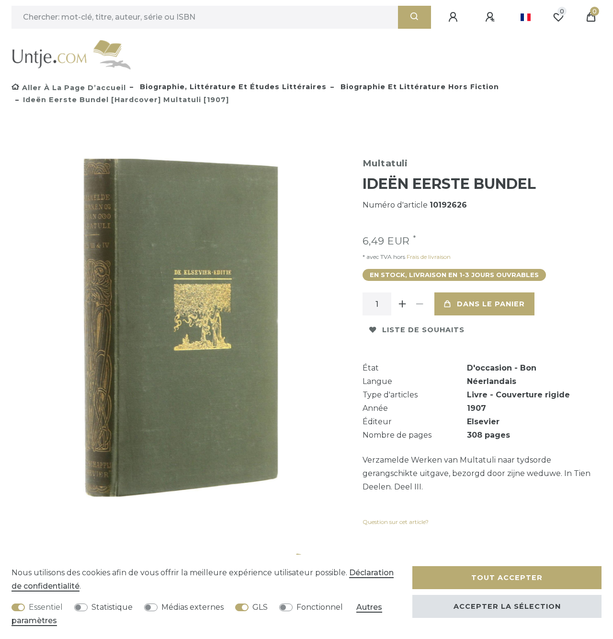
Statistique (112, 607)
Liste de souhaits (423, 329)
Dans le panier (491, 304)
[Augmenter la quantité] (402, 303)
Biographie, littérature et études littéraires (232, 86)
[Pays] (525, 17)
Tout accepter (507, 577)
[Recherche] (414, 17)
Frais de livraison (428, 256)
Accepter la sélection (507, 606)
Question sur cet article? (396, 521)
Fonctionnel (319, 607)
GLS (260, 607)
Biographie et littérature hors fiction (418, 86)
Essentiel (46, 607)
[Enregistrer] (491, 17)
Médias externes (192, 607)
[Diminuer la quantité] (420, 303)
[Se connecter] (454, 17)
